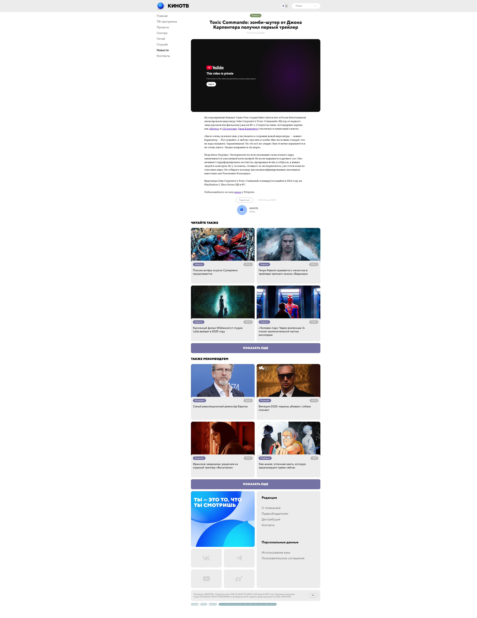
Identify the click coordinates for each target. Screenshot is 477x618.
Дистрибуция (271, 519)
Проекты (163, 27)
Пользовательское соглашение (283, 558)
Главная (162, 16)
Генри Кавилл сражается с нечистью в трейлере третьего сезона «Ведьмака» (283, 272)
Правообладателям (275, 513)
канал (237, 191)
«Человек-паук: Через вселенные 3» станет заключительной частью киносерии (282, 331)
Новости (163, 50)
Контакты (163, 56)
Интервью (199, 400)
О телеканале (271, 508)
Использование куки (276, 552)
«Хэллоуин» (229, 128)
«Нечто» (214, 128)
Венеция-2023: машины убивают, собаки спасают (285, 408)
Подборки (265, 458)
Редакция (269, 497)
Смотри (162, 33)
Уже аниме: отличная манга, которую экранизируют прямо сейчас (282, 465)
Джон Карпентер (248, 128)
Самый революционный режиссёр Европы (220, 406)
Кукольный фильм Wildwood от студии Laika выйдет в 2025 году (218, 329)
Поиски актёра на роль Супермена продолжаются (215, 272)
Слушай (162, 44)
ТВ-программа (167, 21)
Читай (161, 38)
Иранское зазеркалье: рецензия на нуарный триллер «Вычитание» (215, 465)
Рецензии (264, 400)
